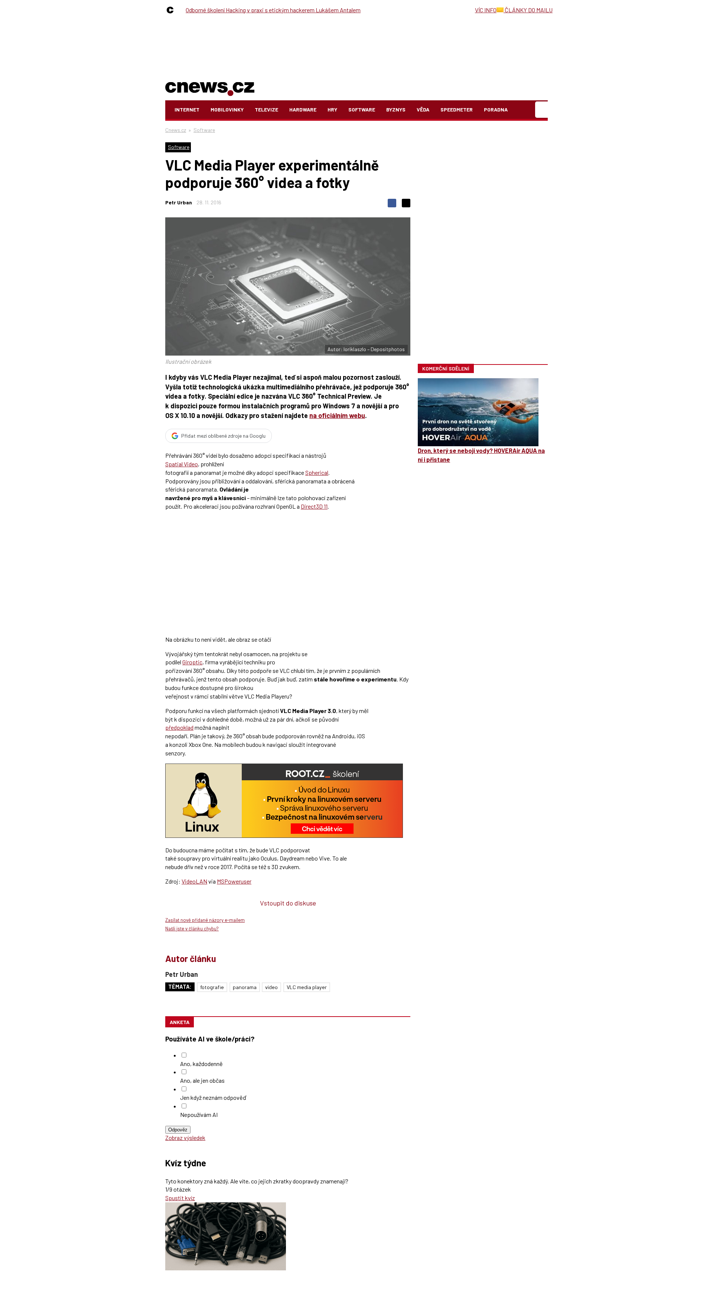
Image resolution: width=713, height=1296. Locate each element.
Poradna (496, 109)
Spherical (316, 472)
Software (361, 109)
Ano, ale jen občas (202, 1080)
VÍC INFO (486, 9)
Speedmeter (456, 109)
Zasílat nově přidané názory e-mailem (205, 920)
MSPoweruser (234, 881)
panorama (245, 987)
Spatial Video (181, 463)
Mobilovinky (227, 109)
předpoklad (179, 727)
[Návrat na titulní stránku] (209, 87)
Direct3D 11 (314, 506)
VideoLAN (194, 881)
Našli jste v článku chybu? (192, 929)
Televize (266, 109)
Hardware (302, 109)
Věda (423, 109)
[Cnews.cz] (171, 10)
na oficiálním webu (337, 415)
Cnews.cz (175, 130)
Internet (187, 109)
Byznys (396, 109)
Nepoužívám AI (199, 1114)
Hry (332, 109)
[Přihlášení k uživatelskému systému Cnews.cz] (542, 109)
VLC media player (307, 987)
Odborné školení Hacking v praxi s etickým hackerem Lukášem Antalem (273, 9)
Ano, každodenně (201, 1063)
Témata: (180, 987)
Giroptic (192, 661)
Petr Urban (178, 202)
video (271, 987)
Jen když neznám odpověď (213, 1097)
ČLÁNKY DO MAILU (528, 9)
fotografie (212, 987)
